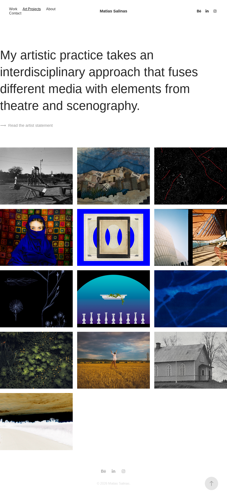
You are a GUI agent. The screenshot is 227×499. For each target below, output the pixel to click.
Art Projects (32, 9)
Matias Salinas (113, 11)
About (50, 9)
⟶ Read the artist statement (26, 125)
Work (13, 9)
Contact (15, 13)
